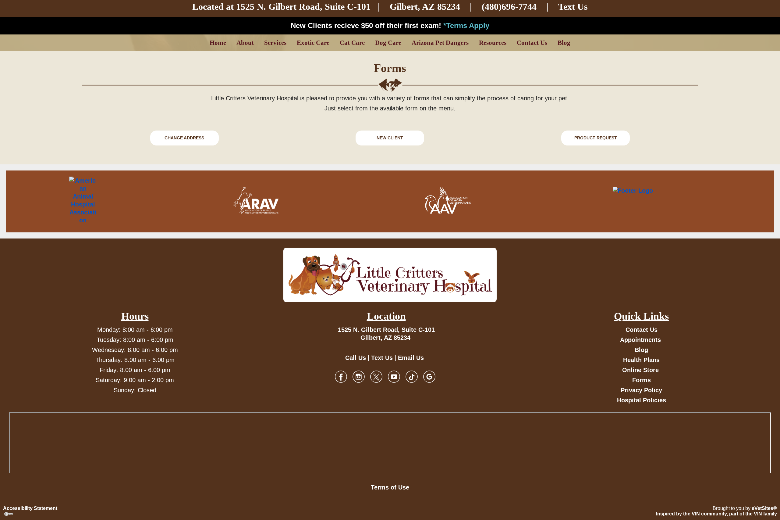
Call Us (355, 357)
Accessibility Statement (30, 508)
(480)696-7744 (509, 7)
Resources (492, 42)
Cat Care (352, 42)
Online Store (640, 370)
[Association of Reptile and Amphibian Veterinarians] (256, 200)
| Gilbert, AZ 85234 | (398, 7)
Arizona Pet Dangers (440, 42)
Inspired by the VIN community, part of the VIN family (716, 513)
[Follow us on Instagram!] (358, 376)
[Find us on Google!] (429, 376)
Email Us (411, 357)
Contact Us (532, 42)
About (245, 42)
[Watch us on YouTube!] (394, 376)
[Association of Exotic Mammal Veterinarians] (659, 200)
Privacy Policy (641, 390)
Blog (564, 42)
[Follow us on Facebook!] (341, 376)
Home (218, 42)
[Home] (390, 275)
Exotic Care (313, 42)
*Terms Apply (466, 25)
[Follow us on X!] (376, 376)
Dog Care (388, 42)
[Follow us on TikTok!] (411, 376)
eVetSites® (764, 508)
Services (275, 42)
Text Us (573, 7)
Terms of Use (390, 487)
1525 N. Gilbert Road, (280, 7)
